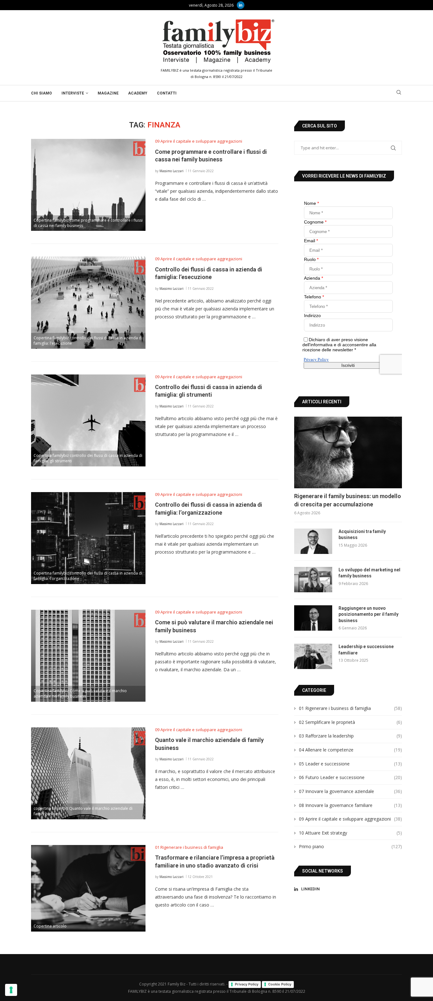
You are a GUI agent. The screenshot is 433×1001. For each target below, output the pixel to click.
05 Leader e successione (350, 764)
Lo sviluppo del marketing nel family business (369, 573)
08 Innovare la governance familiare (350, 805)
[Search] (399, 93)
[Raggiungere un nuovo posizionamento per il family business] (313, 618)
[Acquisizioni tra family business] (313, 541)
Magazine (108, 93)
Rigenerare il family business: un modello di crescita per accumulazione (347, 500)
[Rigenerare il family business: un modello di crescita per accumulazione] (348, 453)
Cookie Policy (279, 984)
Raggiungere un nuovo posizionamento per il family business (368, 614)
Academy (137, 93)
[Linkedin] (240, 5)
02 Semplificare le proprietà (350, 722)
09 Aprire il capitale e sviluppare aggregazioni (350, 819)
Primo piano (350, 846)
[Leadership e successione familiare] (313, 656)
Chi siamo (41, 93)
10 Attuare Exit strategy (350, 833)
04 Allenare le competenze (350, 750)
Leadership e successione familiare (366, 649)
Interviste (72, 93)
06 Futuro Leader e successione (350, 777)
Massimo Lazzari (171, 171)
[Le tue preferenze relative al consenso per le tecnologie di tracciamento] (11, 990)
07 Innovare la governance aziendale (350, 791)
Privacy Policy (246, 984)
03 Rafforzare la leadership (350, 736)
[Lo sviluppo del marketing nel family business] (313, 579)
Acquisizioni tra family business (362, 534)
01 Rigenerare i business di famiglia (350, 708)
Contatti (167, 93)
